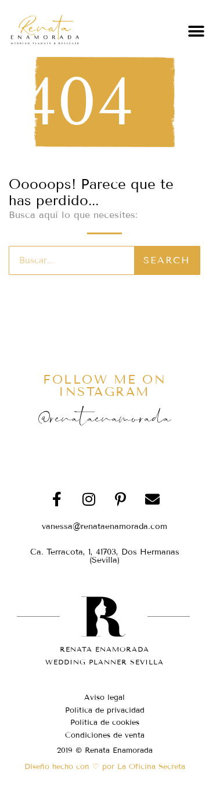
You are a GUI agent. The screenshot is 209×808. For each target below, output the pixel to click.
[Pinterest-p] (120, 499)
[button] (196, 31)
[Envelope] (152, 499)
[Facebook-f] (56, 499)
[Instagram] (88, 499)
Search (166, 260)
